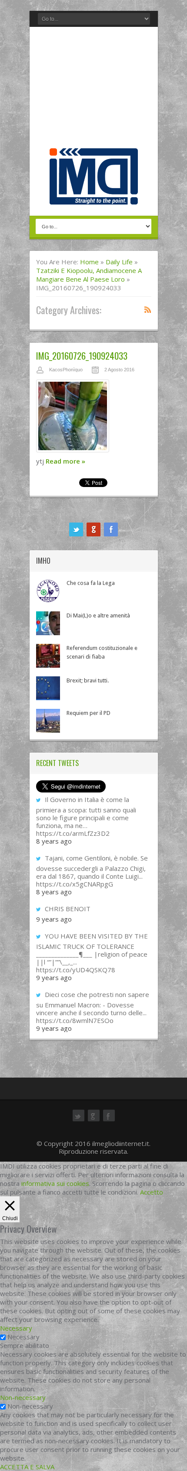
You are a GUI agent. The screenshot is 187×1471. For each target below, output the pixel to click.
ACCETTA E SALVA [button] (27, 1466)
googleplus (93, 529)
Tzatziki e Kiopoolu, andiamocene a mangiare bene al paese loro (89, 274)
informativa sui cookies (55, 1183)
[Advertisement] (94, 90)
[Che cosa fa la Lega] (48, 591)
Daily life (119, 261)
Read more (65, 461)
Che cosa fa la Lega (91, 583)
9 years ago (54, 919)
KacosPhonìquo (66, 369)
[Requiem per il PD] (48, 721)
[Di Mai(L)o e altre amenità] (48, 623)
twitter (76, 529)
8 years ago (54, 841)
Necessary (23, 1336)
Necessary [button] (16, 1328)
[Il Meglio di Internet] (94, 195)
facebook (111, 529)
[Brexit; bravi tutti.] (48, 688)
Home (89, 261)
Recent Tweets (57, 763)
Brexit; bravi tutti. (88, 680)
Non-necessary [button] (23, 1397)
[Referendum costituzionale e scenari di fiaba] (48, 656)
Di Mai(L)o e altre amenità (98, 615)
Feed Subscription (147, 309)
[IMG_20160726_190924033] (93, 418)
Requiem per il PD (88, 713)
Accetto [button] (151, 1192)
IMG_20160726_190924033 (81, 355)
